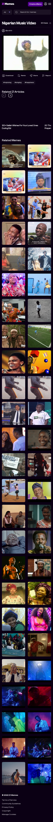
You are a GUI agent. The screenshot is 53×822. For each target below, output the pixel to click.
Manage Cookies (9, 814)
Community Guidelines (11, 804)
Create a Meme (35, 4)
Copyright (6, 811)
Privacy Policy (8, 807)
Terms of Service (9, 800)
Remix (23, 75)
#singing (18, 82)
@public (8, 30)
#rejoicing (7, 82)
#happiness (29, 82)
